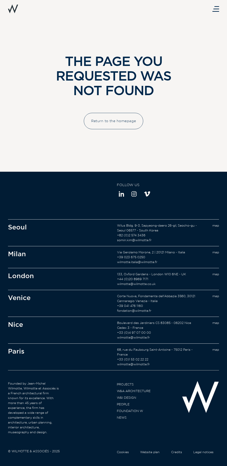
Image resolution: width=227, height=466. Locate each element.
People (123, 404)
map (215, 225)
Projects (125, 384)
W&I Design (126, 397)
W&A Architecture (134, 391)
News (122, 417)
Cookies (123, 452)
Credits (176, 452)
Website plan (150, 452)
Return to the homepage (113, 121)
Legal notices (203, 452)
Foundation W (130, 411)
